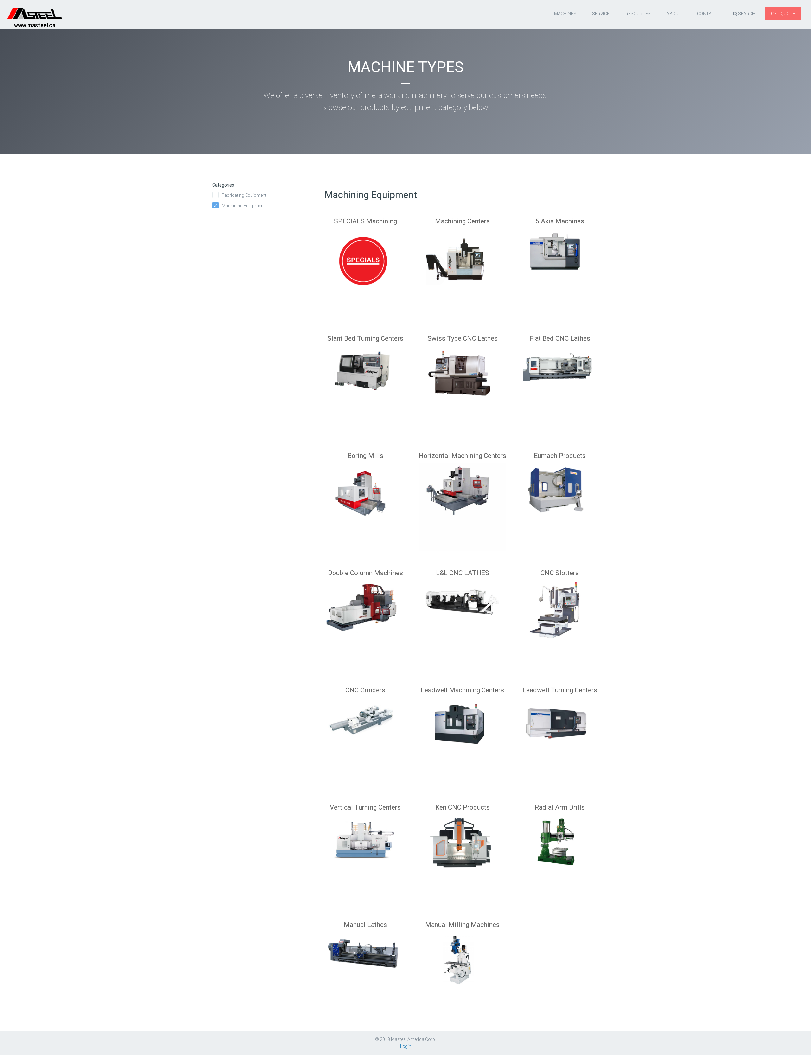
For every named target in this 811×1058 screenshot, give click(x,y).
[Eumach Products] (559, 498)
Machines (565, 13)
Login (405, 1046)
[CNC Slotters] (559, 615)
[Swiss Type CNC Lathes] (463, 381)
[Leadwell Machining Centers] (463, 732)
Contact (707, 13)
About (674, 13)
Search (746, 13)
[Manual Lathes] (365, 967)
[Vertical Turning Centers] (365, 850)
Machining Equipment (243, 205)
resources (638, 13)
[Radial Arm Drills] (559, 850)
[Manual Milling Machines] (463, 967)
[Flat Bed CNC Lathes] (559, 381)
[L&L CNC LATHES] (463, 615)
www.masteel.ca (34, 25)
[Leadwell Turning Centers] (559, 732)
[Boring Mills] (365, 498)
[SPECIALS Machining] (365, 263)
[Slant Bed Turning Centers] (365, 381)
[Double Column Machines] (365, 615)
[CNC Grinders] (365, 732)
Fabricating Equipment (244, 195)
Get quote (783, 13)
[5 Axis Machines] (559, 263)
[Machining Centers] (463, 263)
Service (601, 13)
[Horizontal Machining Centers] (463, 498)
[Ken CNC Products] (463, 850)
